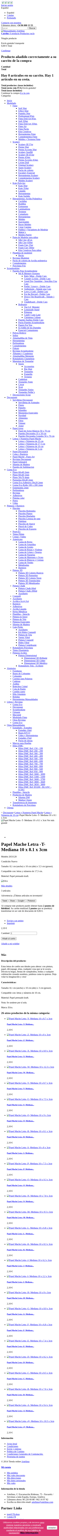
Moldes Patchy (25, 235)
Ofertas (10, 807)
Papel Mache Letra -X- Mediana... (20, 1056)
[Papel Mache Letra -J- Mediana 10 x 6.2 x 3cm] (29, 1260)
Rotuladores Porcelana (23, 647)
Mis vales (11, 1483)
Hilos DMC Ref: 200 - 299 (30, 751)
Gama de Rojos (25, 542)
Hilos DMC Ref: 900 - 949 (30, 769)
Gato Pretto (18, 627)
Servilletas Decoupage (23, 400)
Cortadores (23, 214)
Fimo (15, 106)
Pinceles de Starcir (26, 524)
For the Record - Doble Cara (37, 294)
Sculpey (16, 142)
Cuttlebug (22, 379)
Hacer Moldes (24, 224)
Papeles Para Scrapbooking (25, 271)
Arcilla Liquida (19, 609)
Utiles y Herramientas (28, 735)
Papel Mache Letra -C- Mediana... (20, 1379)
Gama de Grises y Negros (30, 552)
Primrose (28, 312)
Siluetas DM (24, 797)
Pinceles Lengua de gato (29, 518)
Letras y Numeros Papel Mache (27, 438)
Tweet (4, 901)
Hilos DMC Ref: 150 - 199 (30, 748)
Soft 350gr (23, 121)
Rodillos (22, 204)
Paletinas (22, 521)
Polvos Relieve (19, 333)
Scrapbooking (13, 268)
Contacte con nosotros (11, 23)
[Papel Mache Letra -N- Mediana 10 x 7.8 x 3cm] (30, 1196)
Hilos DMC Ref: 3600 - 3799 (31, 779)
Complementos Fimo (27, 136)
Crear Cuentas (24, 227)
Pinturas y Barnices (15, 506)
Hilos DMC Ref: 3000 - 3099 (31, 774)
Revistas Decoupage (22, 459)
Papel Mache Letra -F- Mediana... (20, 1330)
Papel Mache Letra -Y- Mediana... (20, 1024)
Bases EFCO (24, 733)
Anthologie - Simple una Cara (37, 289)
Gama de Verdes (25, 562)
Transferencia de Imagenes (25, 802)
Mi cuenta (6, 1467)
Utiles (15, 503)
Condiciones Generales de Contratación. (25, 1454)
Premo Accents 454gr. (28, 160)
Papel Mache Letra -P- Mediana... (20, 1169)
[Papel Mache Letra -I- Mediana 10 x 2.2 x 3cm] (29, 1276)
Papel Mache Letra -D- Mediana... (20, 1362)
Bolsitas (16, 697)
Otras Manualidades (16, 725)
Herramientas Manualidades (25, 699)
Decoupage (12, 397)
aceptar (52, 1527)
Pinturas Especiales (21, 622)
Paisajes (21, 407)
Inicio (9, 100)
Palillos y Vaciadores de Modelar (33, 229)
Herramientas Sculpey (28, 175)
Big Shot (28, 369)
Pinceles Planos (25, 513)
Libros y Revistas (15, 702)
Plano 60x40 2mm (21, 472)
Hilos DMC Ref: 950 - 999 (30, 771)
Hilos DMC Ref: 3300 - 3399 (31, 777)
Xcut (20, 387)
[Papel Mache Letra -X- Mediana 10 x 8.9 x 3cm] (30, 1051)
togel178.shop (13, 1514)
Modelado (11, 103)
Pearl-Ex (16, 531)
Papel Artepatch (20, 462)
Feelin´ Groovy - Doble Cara (37, 286)
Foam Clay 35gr (25, 245)
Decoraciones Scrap (22, 395)
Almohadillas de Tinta (23, 338)
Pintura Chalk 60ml (27, 588)
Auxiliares (23, 593)
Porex (15, 500)
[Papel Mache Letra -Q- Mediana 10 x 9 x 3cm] (29, 1115)
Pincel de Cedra (25, 526)
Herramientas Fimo (27, 134)
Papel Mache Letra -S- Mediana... (20, 1153)
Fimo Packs (23, 129)
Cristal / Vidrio (19, 537)
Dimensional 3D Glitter (34, 660)
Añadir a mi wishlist (10, 943)
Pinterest (31, 901)
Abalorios (11, 668)
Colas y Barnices (20, 454)
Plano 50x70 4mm (21, 477)
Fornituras (17, 671)
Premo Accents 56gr (27, 149)
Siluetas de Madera (21, 464)
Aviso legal (12, 1444)
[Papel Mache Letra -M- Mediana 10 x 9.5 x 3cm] (30, 1212)
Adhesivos (17, 495)
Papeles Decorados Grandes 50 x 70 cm (36, 436)
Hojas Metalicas (20, 611)
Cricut (21, 384)
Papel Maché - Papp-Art (24, 457)
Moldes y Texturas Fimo (29, 139)
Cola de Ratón (19, 689)
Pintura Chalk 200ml (27, 591)
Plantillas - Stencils (21, 614)
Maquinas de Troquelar (23, 361)
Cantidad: (5, 933)
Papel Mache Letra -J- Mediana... (20, 1266)
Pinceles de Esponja (27, 529)
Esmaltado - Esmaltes (22, 727)
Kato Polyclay (19, 183)
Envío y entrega (14, 1449)
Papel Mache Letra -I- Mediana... (20, 1282)
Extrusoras (23, 206)
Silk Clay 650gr (25, 242)
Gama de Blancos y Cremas (31, 560)
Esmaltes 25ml (25, 738)
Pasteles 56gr (24, 113)
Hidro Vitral (23, 642)
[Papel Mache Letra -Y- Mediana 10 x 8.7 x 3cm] (29, 1018)
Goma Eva (12, 469)
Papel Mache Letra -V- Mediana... (20, 1089)
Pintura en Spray (20, 617)
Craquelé (17, 596)
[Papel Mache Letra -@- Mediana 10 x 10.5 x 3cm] (30, 1421)
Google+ (21, 901)
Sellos (15, 335)
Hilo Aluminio (19, 694)
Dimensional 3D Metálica (35, 663)
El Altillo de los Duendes (29, 327)
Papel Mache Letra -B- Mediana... (20, 1395)
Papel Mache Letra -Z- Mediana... (20, 1040)
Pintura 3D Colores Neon (29, 578)
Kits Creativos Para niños (29, 250)
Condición (6, 861)
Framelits (28, 374)
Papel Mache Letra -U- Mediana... (20, 1105)
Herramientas (24, 193)
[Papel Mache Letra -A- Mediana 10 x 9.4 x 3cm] (30, 1405)
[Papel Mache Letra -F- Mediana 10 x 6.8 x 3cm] (29, 1324)
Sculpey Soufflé (25, 152)
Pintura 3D (17, 570)
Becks (21, 255)
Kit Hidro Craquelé (27, 632)
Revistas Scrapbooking (23, 351)
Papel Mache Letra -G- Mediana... (20, 1314)
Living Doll (23, 162)
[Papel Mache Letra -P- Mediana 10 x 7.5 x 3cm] (29, 1163)
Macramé (17, 715)
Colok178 (11, 1517)
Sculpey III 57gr (25, 144)
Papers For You (25, 325)
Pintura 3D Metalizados (29, 583)
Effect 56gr (23, 111)
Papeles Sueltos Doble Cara (30, 320)
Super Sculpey (25, 167)
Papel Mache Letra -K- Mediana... (20, 1250)
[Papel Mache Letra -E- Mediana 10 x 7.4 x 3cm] (29, 1341)
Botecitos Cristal (20, 686)
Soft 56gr (22, 108)
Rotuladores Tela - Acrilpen (30, 666)
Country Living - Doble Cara (37, 278)
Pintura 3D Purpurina (28, 575)
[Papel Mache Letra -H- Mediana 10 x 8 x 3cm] (29, 1292)
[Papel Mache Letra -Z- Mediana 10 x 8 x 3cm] (29, 1034)
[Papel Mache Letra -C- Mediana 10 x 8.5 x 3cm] (29, 1373)
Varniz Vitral (24, 637)
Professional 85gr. (26, 116)
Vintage (21, 423)
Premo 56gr (23, 147)
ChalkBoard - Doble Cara (35, 302)
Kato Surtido (24, 196)
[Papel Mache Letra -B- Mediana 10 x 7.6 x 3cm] (29, 1389)
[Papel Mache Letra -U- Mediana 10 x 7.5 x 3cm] (30, 1099)
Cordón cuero (19, 691)
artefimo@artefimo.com (42, 1502)
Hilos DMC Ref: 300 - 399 (30, 753)
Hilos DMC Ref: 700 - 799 (30, 764)
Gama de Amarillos (27, 544)
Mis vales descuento (16, 1475)
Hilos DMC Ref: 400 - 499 (30, 756)
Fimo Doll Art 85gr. (27, 118)
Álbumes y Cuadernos (23, 353)
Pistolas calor (18, 498)
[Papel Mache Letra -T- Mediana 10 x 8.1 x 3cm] (12, 837)
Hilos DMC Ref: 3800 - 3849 (31, 782)
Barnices (22, 567)
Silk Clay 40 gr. (25, 240)
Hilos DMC (18, 746)
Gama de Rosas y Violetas (30, 549)
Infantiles (22, 410)
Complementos (19, 263)
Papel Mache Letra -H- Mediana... (20, 1298)
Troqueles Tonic (25, 382)
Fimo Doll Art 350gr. (27, 124)
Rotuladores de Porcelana (24, 805)
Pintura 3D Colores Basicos (30, 573)
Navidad (22, 415)
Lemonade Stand (31, 309)
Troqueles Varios (26, 389)
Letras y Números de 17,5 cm (31, 444)
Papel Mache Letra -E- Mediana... (20, 1346)
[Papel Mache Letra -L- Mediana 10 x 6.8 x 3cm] (29, 1228)
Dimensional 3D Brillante (35, 658)
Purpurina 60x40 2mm (23, 480)
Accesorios (29, 366)
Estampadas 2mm (20, 487)
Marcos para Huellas (22, 743)
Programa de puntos (16, 1456)
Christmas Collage (32, 317)
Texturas (22, 211)
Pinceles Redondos (27, 511)
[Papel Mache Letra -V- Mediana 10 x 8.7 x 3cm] (29, 1083)
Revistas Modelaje (21, 258)
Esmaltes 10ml (25, 730)
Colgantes (17, 676)
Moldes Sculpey (25, 180)
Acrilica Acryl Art (21, 601)
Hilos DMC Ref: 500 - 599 (30, 758)
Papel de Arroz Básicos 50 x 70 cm (34, 431)
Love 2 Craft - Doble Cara (36, 291)
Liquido (21, 191)
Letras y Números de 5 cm (30, 449)
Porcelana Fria (19, 266)
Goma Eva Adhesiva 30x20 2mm (28, 482)
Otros (20, 420)
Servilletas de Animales (28, 402)
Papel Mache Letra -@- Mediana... (21, 1427)
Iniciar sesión (7, 5)
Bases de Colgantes (21, 673)
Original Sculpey (26, 165)
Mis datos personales (16, 1480)
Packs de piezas (25, 740)
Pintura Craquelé (26, 640)
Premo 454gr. (24, 157)
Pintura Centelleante (27, 645)
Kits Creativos (24, 131)
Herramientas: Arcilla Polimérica (27, 198)
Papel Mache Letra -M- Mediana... (21, 1217)
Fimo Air (22, 126)
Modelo (4, 856)
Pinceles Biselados (26, 516)
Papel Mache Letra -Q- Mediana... (20, 1121)
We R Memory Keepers (29, 273)
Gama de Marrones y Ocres (30, 557)
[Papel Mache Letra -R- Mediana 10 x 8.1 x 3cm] (29, 1131)
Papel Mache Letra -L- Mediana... (20, 1234)
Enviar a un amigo (15, 920)
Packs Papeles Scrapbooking (31, 322)
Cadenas (16, 681)
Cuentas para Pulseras (22, 678)
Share (12, 901)
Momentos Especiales (28, 413)
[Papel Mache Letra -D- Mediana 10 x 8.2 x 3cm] (30, 1357)
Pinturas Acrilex (20, 653)
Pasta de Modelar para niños (25, 237)
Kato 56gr (22, 186)
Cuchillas (22, 201)
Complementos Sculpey (29, 178)
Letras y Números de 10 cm (30, 446)
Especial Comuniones (28, 330)
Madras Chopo (25, 800)
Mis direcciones (14, 1478)
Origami (16, 712)
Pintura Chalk (19, 586)
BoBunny (22, 304)
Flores (21, 405)
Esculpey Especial (26, 173)
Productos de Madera (22, 795)
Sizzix (21, 364)
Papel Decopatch (20, 451)
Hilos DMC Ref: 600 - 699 (30, 761)
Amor (21, 426)
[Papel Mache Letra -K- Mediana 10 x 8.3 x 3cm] (30, 1244)
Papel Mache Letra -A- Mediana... (20, 1411)
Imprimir (11, 923)
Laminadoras (24, 209)
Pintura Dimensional (27, 655)
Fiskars (16, 348)
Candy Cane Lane (32, 315)
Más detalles (6, 886)
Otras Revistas (19, 720)
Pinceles (16, 508)
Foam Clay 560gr (26, 247)
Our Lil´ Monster (32, 307)
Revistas (16, 493)
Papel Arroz (18, 428)
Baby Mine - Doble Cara (35, 276)
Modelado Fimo (20, 717)
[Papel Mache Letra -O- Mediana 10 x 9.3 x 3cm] (30, 1179)
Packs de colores (25, 170)
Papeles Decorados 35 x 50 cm (32, 433)
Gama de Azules (25, 547)
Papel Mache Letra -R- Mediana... (20, 1137)
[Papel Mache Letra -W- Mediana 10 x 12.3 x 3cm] (30, 1067)
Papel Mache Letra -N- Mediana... (20, 1201)
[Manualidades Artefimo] (13, 31)
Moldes (21, 219)
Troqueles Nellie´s (26, 392)
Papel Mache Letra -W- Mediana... (21, 1072)
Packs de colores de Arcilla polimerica (30, 260)
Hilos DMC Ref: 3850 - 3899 (31, 784)
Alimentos (23, 418)
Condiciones (12, 1446)
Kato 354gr (23, 188)
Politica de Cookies (15, 1451)
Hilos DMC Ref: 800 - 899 (30, 766)
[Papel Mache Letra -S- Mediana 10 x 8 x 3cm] (28, 1147)
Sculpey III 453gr (26, 155)
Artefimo (25, 1461)
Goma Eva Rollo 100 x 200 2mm (28, 485)
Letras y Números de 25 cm (30, 441)
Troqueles (28, 371)
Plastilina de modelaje (22, 253)
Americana (17, 539)
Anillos (16, 684)
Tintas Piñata (18, 534)
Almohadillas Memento (23, 356)
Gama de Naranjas (26, 555)
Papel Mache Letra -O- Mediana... (20, 1185)
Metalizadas (23, 565)
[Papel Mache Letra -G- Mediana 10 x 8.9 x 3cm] (30, 1308)
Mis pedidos (12, 1473)
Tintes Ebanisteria (21, 650)
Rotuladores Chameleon (23, 358)
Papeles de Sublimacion (23, 467)
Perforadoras (18, 343)
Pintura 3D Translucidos (29, 580)
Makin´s (22, 232)
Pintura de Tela (19, 619)
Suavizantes (23, 222)
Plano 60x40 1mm (21, 475)
